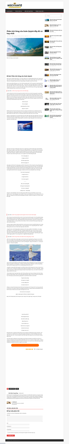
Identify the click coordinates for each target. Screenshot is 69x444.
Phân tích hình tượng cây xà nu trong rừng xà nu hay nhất (56, 70)
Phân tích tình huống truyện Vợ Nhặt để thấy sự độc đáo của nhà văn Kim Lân (56, 92)
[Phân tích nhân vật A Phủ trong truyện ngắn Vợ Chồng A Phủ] (47, 104)
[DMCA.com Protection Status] (2, 443)
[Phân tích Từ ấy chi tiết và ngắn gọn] (47, 36)
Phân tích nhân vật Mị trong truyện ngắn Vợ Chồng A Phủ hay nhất (56, 109)
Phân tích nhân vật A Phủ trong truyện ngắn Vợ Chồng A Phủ (56, 104)
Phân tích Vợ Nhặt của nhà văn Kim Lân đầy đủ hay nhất (55, 99)
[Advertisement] (25, 22)
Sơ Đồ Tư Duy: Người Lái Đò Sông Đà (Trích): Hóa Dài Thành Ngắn (24, 214)
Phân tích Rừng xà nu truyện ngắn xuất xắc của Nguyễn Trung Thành (56, 58)
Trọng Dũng (15, 35)
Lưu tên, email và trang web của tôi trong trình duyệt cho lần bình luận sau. (21, 432)
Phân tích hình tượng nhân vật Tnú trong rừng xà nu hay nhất (55, 64)
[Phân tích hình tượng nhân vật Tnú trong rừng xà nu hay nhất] (47, 64)
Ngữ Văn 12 (27, 35)
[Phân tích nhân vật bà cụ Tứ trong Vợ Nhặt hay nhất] (47, 81)
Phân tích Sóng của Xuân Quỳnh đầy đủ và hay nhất (56, 20)
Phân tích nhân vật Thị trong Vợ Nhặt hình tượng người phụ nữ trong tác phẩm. (56, 86)
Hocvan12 (18, 440)
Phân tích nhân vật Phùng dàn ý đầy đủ (56, 47)
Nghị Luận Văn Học (21, 35)
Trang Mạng (9, 429)
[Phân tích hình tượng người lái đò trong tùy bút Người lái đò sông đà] (47, 116)
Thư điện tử (9, 426)
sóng (17, 388)
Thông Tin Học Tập (39, 11)
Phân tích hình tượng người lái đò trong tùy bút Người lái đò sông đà (55, 116)
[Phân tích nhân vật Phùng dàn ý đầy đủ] (47, 47)
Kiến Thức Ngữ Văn (29, 11)
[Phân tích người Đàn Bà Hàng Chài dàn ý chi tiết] (47, 52)
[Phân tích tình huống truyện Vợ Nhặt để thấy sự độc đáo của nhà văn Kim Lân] (47, 92)
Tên (7, 423)
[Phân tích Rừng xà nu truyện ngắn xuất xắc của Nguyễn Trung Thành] (47, 58)
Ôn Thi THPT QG (18, 11)
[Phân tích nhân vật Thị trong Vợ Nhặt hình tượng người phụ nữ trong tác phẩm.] (47, 86)
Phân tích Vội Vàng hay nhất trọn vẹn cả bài (56, 31)
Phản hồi (8, 415)
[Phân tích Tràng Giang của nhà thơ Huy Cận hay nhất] (47, 75)
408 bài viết (21, 393)
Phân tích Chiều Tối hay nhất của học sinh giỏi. (56, 42)
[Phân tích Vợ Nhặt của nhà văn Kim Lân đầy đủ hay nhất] (47, 99)
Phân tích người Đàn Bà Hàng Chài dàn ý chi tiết (55, 52)
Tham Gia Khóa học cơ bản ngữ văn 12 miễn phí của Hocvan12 (25, 345)
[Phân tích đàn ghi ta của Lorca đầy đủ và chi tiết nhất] (47, 25)
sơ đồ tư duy (11, 388)
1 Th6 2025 (10, 35)
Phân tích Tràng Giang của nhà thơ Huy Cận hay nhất (55, 75)
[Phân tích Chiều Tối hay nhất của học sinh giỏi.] (47, 42)
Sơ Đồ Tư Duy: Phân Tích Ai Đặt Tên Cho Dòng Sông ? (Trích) (23, 236)
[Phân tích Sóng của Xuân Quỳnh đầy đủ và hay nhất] (47, 20)
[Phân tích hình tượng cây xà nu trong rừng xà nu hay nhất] (47, 70)
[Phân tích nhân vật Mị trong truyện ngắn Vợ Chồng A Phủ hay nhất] (47, 109)
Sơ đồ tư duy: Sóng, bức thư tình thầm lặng (20, 90)
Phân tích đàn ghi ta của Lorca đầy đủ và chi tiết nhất (55, 25)
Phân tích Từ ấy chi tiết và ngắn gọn (56, 36)
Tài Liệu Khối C (9, 11)
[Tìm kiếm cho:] (53, 16)
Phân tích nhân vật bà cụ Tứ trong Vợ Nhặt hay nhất (55, 80)
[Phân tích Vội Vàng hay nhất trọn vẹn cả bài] (47, 31)
